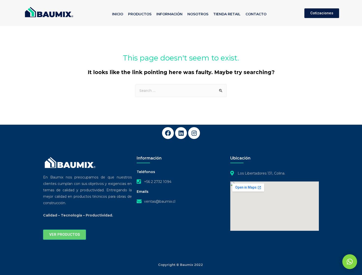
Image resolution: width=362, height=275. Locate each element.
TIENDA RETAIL (227, 14)
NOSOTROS (197, 14)
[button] (349, 261)
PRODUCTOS (139, 14)
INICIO (117, 14)
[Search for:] (181, 90)
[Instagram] (194, 133)
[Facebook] (168, 133)
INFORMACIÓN (169, 14)
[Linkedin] (181, 133)
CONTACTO (256, 14)
